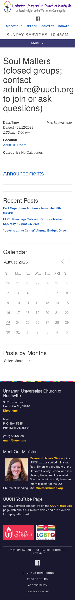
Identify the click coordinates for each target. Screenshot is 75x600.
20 (47, 313)
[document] (37, 211)
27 (18, 283)
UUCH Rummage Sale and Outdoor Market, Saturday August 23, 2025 (33, 221)
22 (67, 313)
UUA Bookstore (37, 591)
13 (47, 303)
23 (8, 322)
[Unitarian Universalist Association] (19, 532)
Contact (47, 26)
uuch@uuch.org (14, 440)
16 (8, 313)
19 (37, 313)
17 (18, 313)
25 (28, 322)
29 (37, 283)
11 (27, 303)
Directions (14, 26)
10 (18, 303)
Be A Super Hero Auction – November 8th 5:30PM (32, 210)
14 (57, 303)
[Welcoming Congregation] (46, 532)
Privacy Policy (38, 579)
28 (28, 283)
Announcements (23, 173)
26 (8, 283)
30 (47, 283)
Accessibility (38, 585)
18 (28, 313)
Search (31, 26)
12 (37, 303)
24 (18, 322)
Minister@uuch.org (49, 488)
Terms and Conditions (37, 573)
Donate (63, 26)
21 (57, 313)
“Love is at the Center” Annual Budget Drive (34, 230)
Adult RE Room (14, 145)
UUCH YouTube (61, 505)
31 (57, 283)
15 (67, 303)
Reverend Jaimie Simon (46, 458)
